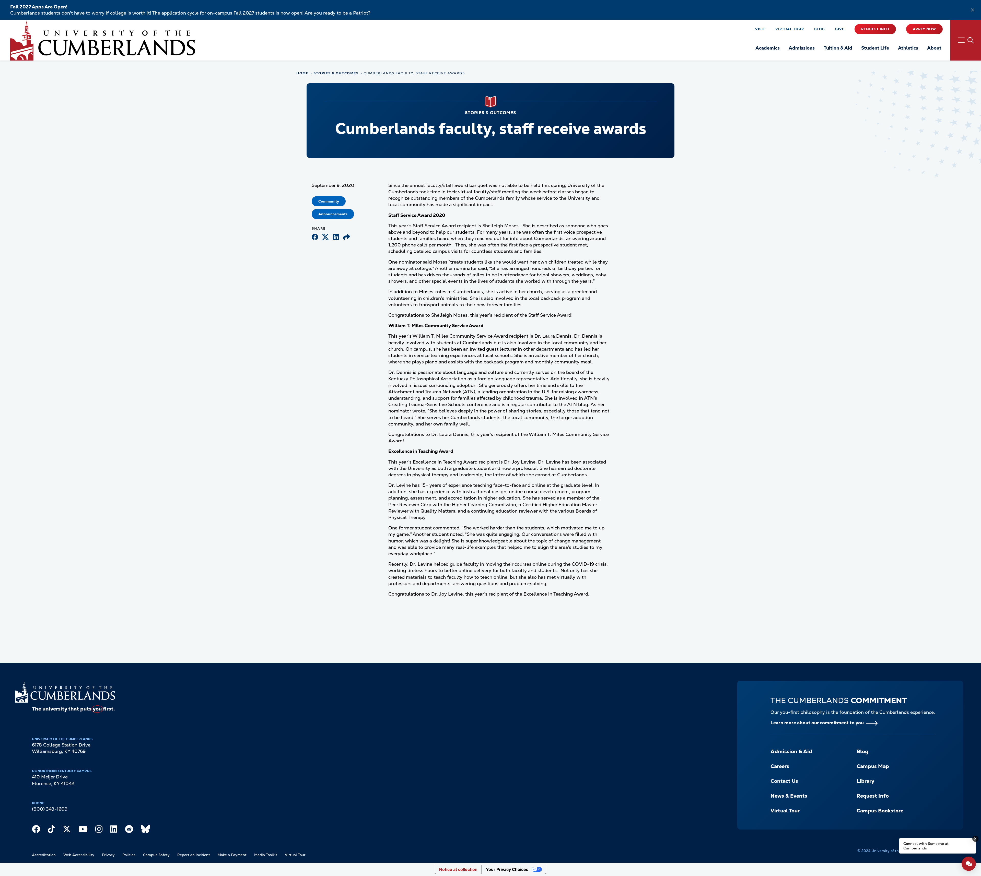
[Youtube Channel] (83, 830)
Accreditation (44, 855)
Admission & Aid (791, 751)
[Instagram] (98, 830)
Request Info (875, 29)
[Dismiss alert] (972, 10)
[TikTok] (51, 830)
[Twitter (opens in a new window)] (325, 237)
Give (839, 29)
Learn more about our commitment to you (817, 723)
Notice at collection (458, 869)
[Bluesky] (145, 830)
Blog (819, 29)
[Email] (346, 237)
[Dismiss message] (975, 839)
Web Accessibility (78, 855)
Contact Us (784, 781)
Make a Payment (232, 855)
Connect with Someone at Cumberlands (926, 845)
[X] (67, 830)
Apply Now (924, 29)
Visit (760, 29)
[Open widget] (969, 864)
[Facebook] (36, 830)
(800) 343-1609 (49, 809)
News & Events (788, 795)
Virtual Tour (789, 29)
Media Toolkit (265, 855)
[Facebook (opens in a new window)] (315, 237)
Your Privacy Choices (507, 869)
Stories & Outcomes (335, 73)
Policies (128, 855)
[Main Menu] (965, 40)
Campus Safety (156, 855)
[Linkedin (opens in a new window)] (336, 237)
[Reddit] (129, 830)
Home (302, 73)
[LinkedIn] (113, 830)
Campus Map (873, 766)
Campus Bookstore (880, 810)
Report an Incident (193, 855)
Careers (779, 766)
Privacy (108, 855)
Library (865, 781)
